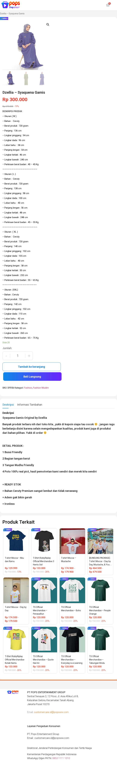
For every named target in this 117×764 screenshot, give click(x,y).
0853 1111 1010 (61, 758)
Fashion (28, 387)
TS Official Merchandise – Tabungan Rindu (97, 659)
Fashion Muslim (41, 387)
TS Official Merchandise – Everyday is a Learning (71, 659)
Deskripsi (8, 404)
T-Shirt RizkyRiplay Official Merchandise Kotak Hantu (15, 659)
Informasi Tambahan (29, 404)
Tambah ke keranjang (31, 366)
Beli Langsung (32, 376)
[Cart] (107, 5)
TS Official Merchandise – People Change (100, 610)
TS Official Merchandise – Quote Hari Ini (43, 659)
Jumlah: (7, 348)
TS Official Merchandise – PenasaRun (40, 610)
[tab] (8, 404)
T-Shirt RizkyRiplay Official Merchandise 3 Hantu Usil (44, 561)
